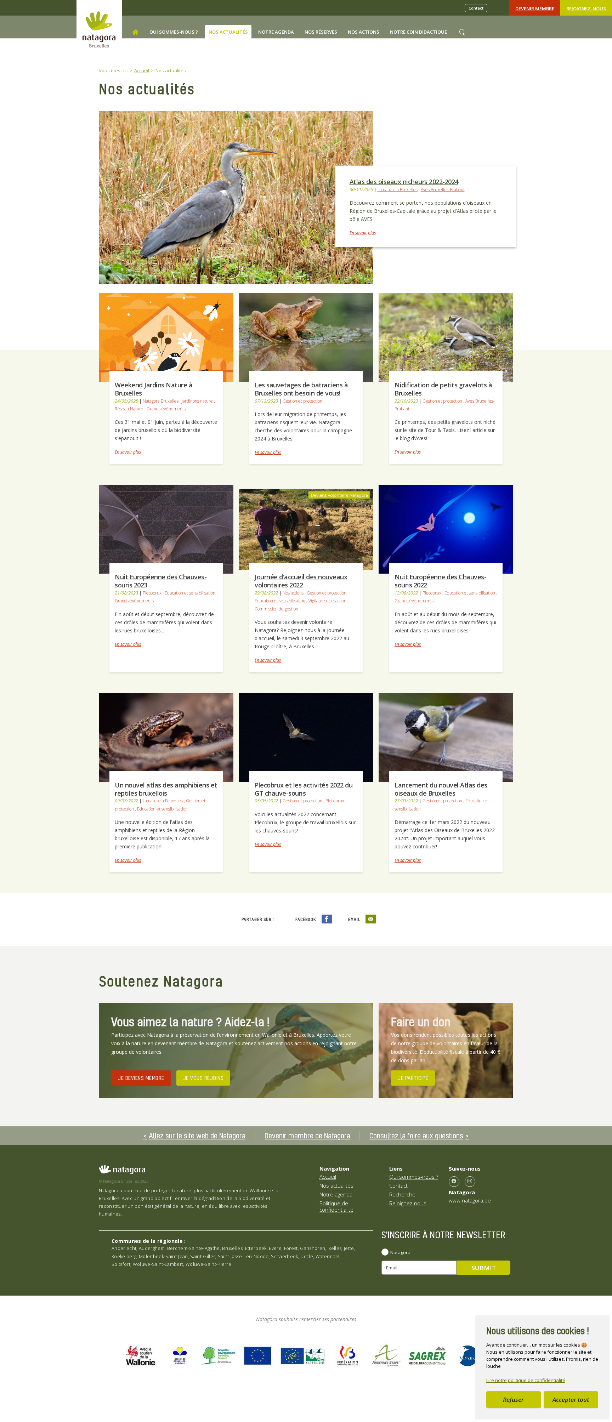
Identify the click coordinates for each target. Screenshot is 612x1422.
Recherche (402, 1194)
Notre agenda (335, 1194)
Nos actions (293, 593)
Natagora (400, 1252)
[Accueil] (135, 32)
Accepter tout (570, 1399)
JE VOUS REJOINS (203, 1078)
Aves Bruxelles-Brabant (443, 189)
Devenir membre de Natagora (307, 1135)
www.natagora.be (470, 1200)
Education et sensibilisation (190, 593)
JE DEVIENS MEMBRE (141, 1078)
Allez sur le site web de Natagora (197, 1135)
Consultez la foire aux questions (416, 1135)
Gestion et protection (302, 401)
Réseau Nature (129, 409)
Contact (476, 8)
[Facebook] (454, 1181)
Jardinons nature (197, 401)
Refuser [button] (513, 1399)
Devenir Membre (534, 8)
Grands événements (166, 409)
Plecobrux (152, 593)
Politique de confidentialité (336, 1206)
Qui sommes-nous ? (413, 1176)
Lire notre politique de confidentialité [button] (525, 1380)
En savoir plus (363, 233)
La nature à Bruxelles (398, 189)
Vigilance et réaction (327, 601)
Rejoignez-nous (586, 8)
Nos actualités (336, 1185)
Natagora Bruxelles (160, 401)
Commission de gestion (276, 609)
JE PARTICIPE (413, 1078)
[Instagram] (470, 1181)
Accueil (327, 1176)
